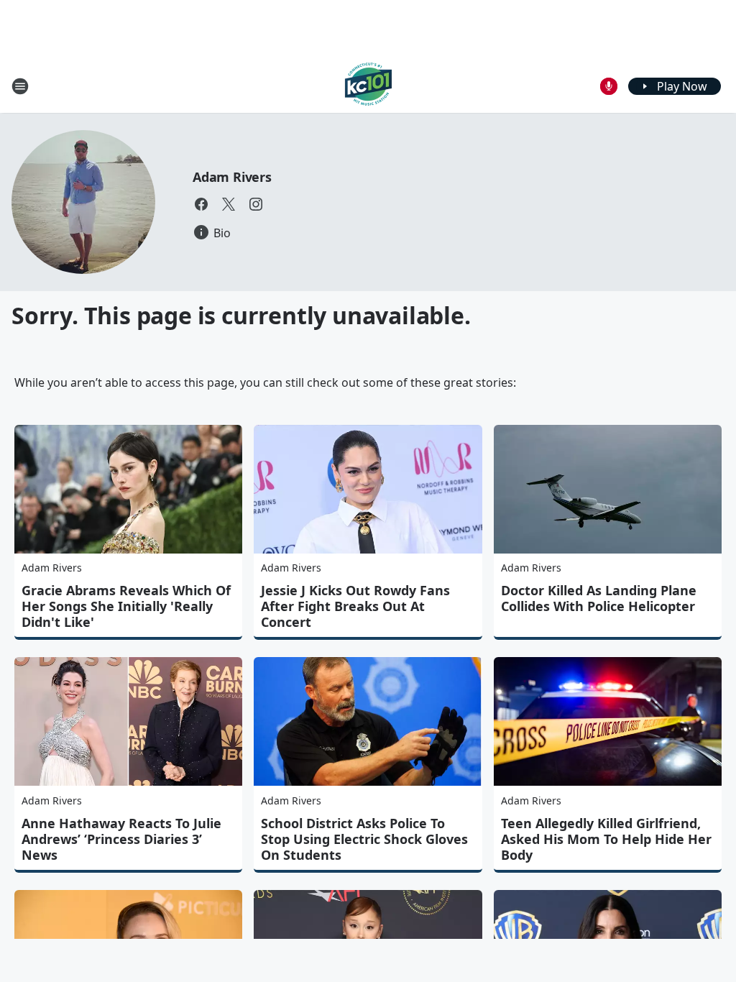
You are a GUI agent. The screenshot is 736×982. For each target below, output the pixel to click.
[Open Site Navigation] (20, 86)
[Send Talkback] (608, 86)
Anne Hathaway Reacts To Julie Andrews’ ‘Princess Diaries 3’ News (121, 839)
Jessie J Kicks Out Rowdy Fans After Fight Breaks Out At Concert (355, 606)
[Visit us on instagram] (255, 204)
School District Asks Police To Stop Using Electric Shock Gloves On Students (364, 839)
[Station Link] (368, 86)
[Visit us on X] (228, 204)
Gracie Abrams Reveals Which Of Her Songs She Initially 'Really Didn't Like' (126, 606)
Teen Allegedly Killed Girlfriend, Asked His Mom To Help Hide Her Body (606, 839)
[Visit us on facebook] (201, 204)
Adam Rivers (232, 176)
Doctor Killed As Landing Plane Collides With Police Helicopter (598, 598)
